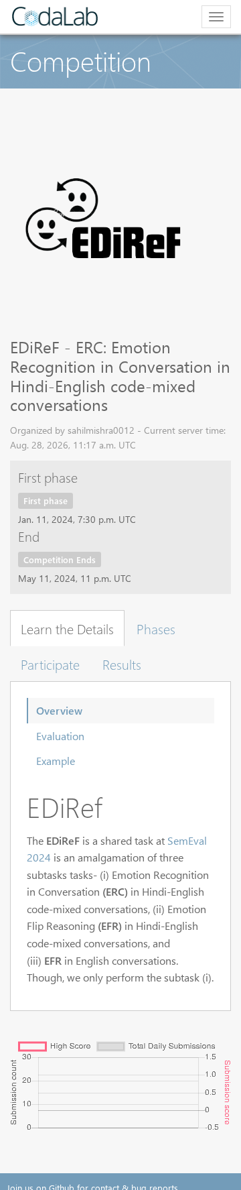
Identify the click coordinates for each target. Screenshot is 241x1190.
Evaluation (60, 736)
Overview (59, 710)
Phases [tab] (156, 628)
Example (55, 761)
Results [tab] (121, 663)
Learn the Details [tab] (67, 628)
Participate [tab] (50, 663)
